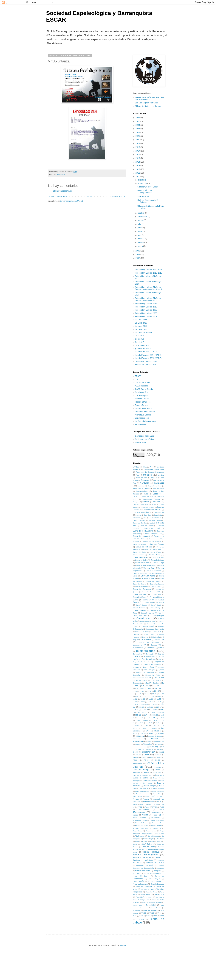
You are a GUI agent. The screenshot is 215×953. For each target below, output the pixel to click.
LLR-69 (140, 723)
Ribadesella (155, 818)
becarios (141, 486)
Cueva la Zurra (149, 578)
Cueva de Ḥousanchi (141, 536)
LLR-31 (138, 715)
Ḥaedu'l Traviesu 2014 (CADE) (148, 355)
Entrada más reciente (58, 196)
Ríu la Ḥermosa (153, 836)
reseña (145, 815)
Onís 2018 (139, 339)
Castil (154, 504)
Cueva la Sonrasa (153, 571)
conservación (159, 512)
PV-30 (162, 807)
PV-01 (159, 802)
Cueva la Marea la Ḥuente (145, 565)
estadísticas (151, 648)
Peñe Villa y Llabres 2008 (146, 313)
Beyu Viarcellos (158, 488)
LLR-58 (154, 720)
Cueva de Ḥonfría (152, 528)
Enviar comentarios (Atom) (71, 201)
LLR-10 (135, 704)
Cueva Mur (156, 594)
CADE (135, 496)
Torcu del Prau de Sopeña (152, 902)
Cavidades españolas (144, 439)
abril (140, 235)
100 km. (136, 467)
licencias (158, 688)
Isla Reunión (159, 678)
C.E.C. (138, 379)
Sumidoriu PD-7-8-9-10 (155, 863)
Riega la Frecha (147, 833)
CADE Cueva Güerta (144, 389)
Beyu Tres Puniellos (141, 488)
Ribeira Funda (156, 825)
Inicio (89, 196)
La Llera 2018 (141, 329)
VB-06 (143, 913)
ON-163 (138, 755)
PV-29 (154, 807)
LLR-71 (158, 723)
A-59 (151, 467)
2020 (138, 140)
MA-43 (151, 733)
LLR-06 (158, 702)
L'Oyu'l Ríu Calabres (152, 683)
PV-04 (149, 804)
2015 (138, 158)
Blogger (123, 945)
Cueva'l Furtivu (139, 610)
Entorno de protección (148, 642)
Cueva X (160, 602)
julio (140, 224)
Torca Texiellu (145, 894)
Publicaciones (148, 802)
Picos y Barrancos (142, 402)
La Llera (145, 685)
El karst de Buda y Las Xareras (148, 106)
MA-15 (135, 733)
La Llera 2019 (141, 326)
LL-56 (135, 702)
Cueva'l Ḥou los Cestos (151, 613)
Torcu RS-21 (151, 905)
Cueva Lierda (156, 587)
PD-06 (143, 757)
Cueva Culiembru (139, 520)
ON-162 (161, 752)
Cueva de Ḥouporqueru (152, 534)
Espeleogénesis (142, 418)
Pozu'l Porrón (150, 796)
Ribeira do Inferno (141, 823)
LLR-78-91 (136, 725)
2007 (138, 258)
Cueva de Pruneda (157, 544)
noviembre (142, 183)
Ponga (146, 772)
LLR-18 (135, 709)
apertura (161, 475)
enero (140, 246)
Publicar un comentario (62, 191)
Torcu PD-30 (137, 905)
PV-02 (135, 804)
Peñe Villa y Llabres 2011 (146, 303)
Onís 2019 (139, 336)
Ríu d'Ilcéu (160, 833)
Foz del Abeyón (150, 656)
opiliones (158, 755)
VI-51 (135, 916)
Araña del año (141, 478)
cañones (156, 502)
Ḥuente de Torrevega (145, 672)
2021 (138, 136)
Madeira (161, 733)
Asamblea (145, 480)
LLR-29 (152, 712)
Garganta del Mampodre (152, 664)
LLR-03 (150, 702)
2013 (138, 165)
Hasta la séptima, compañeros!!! (144, 191)
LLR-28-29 (142, 712)
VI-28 (159, 913)
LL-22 (162, 694)
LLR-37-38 (151, 718)
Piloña (158, 770)
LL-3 (144, 696)
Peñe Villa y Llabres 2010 (146, 307)
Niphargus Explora (143, 415)
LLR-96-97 (154, 728)
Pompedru (136, 772)
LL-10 (149, 691)
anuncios (147, 475)
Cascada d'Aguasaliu (141, 504)
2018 (138, 147)
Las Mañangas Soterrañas (146, 103)
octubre (141, 213)
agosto (141, 220)
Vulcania (141, 919)
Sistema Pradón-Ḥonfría (145, 854)
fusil (159, 659)
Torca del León (140, 876)
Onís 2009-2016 (142, 345)
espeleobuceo (138, 648)
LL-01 (135, 691)
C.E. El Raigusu (142, 396)
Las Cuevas (139, 688)
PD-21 (151, 757)
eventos (161, 648)
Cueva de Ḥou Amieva (143, 531)
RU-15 (159, 841)
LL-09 (142, 691)
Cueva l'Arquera (140, 557)
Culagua (136, 634)
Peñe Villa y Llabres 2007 (146, 316)
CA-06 (146, 494)
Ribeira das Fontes (140, 820)
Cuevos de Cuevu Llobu (155, 629)
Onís (147, 755)
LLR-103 (144, 704)
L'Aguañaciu (156, 680)
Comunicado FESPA (152, 510)
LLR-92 (143, 728)
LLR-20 (154, 709)
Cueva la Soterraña (140, 573)
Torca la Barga (154, 881)
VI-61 (148, 916)
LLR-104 (154, 704)
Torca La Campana (140, 884)
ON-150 (141, 749)
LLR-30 (161, 712)
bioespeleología (142, 491)
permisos (157, 767)
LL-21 (154, 694)
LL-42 (159, 696)
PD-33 (157, 760)
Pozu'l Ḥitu (157, 794)
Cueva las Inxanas (157, 584)
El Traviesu (146, 639)
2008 (138, 254)
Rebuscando (144, 809)
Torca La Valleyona (144, 886)
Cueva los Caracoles (142, 589)
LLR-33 (155, 715)
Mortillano (158, 744)
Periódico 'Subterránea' (145, 412)
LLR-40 (137, 720)
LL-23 (137, 696)
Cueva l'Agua (155, 552)
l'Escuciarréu (137, 683)
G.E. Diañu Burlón (142, 383)
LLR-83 (154, 725)
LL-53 (151, 699)
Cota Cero (147, 515)
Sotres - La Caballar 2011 (146, 361)
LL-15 (156, 691)
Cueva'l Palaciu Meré (148, 621)
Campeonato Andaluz (151, 499)
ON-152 (150, 749)
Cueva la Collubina (142, 563)
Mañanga (140, 736)
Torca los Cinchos (147, 889)
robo (137, 841)
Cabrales (157, 494)
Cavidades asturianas (144, 436)
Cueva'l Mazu (143, 618)
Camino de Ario (141, 392)
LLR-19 (145, 709)
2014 (138, 162)
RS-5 (152, 841)
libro (149, 688)
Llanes (142, 702)
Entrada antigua (118, 196)
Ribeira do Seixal (141, 825)
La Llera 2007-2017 (143, 332)
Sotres (158, 857)
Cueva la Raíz (148, 568)
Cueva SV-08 (148, 600)
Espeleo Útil (156, 645)
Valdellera (136, 910)
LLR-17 (159, 707)
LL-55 (159, 699)
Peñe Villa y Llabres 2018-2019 (148, 273)
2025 (138, 121)
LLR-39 (161, 718)
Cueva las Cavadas (153, 581)
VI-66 (155, 916)
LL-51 (135, 699)
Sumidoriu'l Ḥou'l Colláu (145, 865)
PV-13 (156, 804)
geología (136, 667)
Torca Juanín (138, 881)
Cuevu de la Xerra (142, 632)
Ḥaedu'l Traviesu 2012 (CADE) (148, 358)
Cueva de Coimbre (140, 523)
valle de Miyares (150, 910)
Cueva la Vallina (148, 576)
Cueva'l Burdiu (156, 605)
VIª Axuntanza (143, 196)
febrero (141, 242)
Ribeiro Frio (157, 828)
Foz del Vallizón (148, 659)
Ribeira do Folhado (157, 820)
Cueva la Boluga (158, 557)
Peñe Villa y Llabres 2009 (146, 310)
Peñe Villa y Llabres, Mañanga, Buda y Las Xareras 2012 (148, 299)
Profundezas (140, 424)
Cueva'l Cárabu (139, 608)
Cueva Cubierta (156, 518)
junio (140, 228)
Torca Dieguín (154, 879)
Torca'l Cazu (159, 894)
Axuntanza (61, 174)
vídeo (162, 916)
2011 (138, 173)
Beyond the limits (154, 486)
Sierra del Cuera (148, 847)
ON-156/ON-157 (148, 752)
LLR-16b (150, 707)
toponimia (136, 873)
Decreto (145, 637)
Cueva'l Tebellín (148, 626)
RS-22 (144, 841)
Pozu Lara (144, 788)
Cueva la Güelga (158, 563)
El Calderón (155, 637)
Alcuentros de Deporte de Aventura (150, 472)
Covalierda (158, 515)
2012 (138, 169)
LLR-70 (149, 723)
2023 (138, 129)
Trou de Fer (156, 908)
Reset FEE (157, 815)
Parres (135, 757)
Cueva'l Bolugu (141, 605)
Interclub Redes (142, 399)
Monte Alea (147, 744)
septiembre (143, 217)
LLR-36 (140, 718)
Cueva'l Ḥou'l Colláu (140, 616)
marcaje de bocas (155, 736)
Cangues (136, 502)
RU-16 (135, 844)
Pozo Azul (157, 772)
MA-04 (148, 731)
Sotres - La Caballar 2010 (146, 365)
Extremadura (137, 654)
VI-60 (141, 916)
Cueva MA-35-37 (140, 594)
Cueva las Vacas (141, 587)
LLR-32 (147, 715)
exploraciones (145, 650)
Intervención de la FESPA (142, 678)
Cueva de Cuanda (147, 525)
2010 (138, 176)
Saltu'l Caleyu (146, 844)
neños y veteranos (139, 747)
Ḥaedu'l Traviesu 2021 (144, 349)
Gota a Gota (148, 667)
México (137, 744)
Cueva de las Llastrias (152, 541)
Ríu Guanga (139, 836)
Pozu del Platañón (150, 780)
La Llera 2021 (141, 320)
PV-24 (147, 807)
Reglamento (156, 812)
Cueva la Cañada (157, 560)
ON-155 (135, 752)
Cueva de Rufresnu (144, 547)
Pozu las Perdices (157, 788)
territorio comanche (142, 871)
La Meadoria (159, 686)
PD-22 (159, 757)
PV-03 (142, 804)
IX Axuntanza (141, 680)
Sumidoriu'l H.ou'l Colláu (147, 187)
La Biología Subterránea (145, 421)
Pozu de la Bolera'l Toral (142, 775)
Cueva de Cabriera (155, 520)
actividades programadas (154, 469)
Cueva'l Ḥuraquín (157, 616)
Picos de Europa (141, 770)
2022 (138, 132)
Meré (149, 741)
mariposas (136, 739)
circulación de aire (147, 507)
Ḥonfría (161, 670)
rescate (136, 815)
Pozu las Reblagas (142, 791)
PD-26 (135, 760)
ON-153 (159, 749)
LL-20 (146, 694)
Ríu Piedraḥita (148, 839)
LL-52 (143, 699)
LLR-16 (141, 707)
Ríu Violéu (160, 839)
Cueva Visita (149, 602)
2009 (138, 251)
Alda (137, 475)
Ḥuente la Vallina (153, 675)
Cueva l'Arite (154, 555)
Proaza (146, 799)
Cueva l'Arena (138, 555)
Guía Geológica (149, 670)
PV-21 (140, 807)
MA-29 (143, 733)
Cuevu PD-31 (157, 632)
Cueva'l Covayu (155, 608)
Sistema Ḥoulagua (150, 852)
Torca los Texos (151, 892)
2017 (138, 151)
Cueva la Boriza (141, 560)
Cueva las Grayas (139, 584)
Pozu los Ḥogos (158, 791)
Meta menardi (159, 741)
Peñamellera (137, 763)
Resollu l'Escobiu (139, 818)
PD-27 (146, 760)
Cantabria (146, 502)
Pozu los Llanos (142, 794)
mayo (140, 231)
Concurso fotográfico (141, 512)
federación (150, 654)
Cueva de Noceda (139, 544)
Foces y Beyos (141, 405)
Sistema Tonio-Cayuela (142, 857)
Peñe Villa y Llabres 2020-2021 (148, 270)
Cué (145, 518)
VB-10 (152, 913)
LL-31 (152, 696)
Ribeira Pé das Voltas (141, 828)
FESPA (138, 376)
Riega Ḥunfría (151, 831)
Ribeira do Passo (158, 823)
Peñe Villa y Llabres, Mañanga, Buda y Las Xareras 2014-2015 (148, 288)
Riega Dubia (137, 831)
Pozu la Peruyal (150, 786)
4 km (145, 467)
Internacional (140, 442)
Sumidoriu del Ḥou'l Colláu (143, 860)
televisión (160, 868)
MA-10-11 (157, 731)
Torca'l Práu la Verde (144, 897)
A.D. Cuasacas (141, 386)
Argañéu (154, 478)
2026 (138, 118)
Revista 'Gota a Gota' (144, 408)
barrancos (159, 483)
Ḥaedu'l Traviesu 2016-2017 (147, 352)
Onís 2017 (139, 342)
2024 (138, 125)
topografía (157, 871)
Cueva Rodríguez (139, 597)
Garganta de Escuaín (141, 662)
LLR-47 (146, 720)
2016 (138, 154)
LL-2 (139, 694)
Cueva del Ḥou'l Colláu (152, 549)
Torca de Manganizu (152, 873)
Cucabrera (136, 518)
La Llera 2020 (141, 323)
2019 (138, 143)
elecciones (159, 639)
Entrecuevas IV (139, 645)
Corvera (138, 515)
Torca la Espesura (157, 884)
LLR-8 (146, 725)
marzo (141, 239)
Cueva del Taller (139, 552)
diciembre (142, 180)
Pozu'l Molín (137, 796)
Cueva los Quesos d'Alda (151, 592)
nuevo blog (154, 747)
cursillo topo (149, 634)
